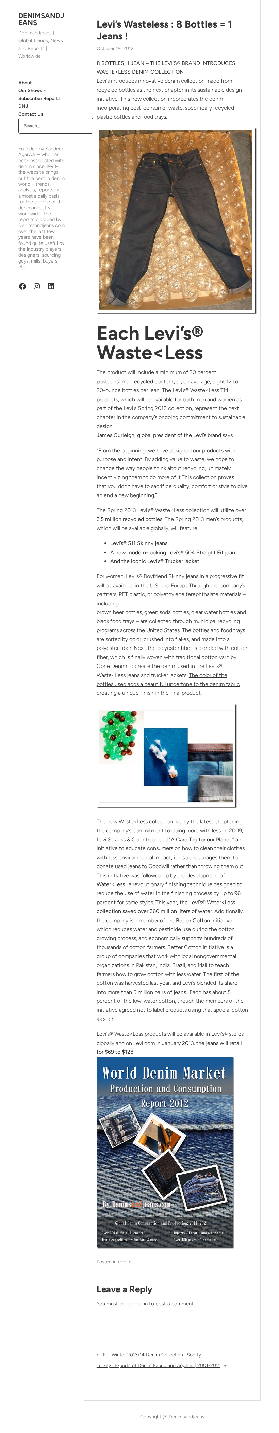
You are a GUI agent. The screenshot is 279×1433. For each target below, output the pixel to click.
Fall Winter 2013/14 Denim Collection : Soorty (152, 1355)
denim (124, 1262)
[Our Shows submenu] (45, 90)
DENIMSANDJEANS (41, 19)
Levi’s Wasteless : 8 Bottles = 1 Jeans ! (164, 30)
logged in (137, 1304)
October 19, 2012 (115, 48)
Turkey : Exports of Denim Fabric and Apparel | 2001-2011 (158, 1365)
